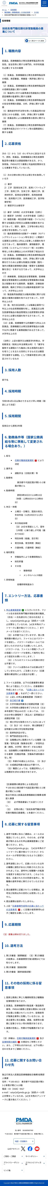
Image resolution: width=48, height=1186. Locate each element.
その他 (36, 12)
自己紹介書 (15, 700)
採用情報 (13, 10)
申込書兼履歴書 (13, 609)
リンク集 (6, 1170)
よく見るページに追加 (36, 41)
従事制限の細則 (9, 1041)
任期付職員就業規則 (24, 460)
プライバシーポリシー (11, 1163)
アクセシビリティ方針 (33, 1163)
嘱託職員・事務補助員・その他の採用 (17, 12)
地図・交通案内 (21, 1141)
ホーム (4, 10)
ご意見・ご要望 (9, 1156)
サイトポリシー (32, 1156)
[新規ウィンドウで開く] (23, 1148)
